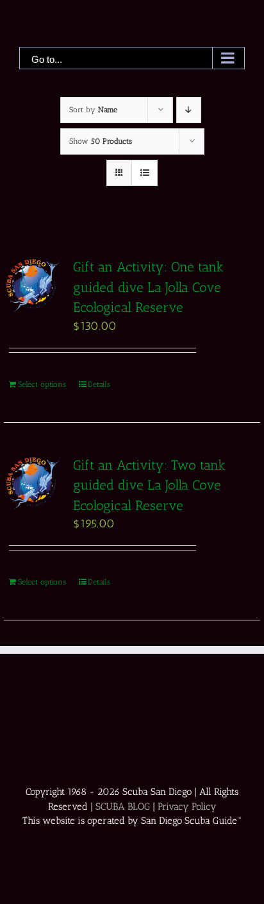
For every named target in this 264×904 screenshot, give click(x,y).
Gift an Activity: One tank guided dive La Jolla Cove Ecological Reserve (148, 287)
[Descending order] (188, 110)
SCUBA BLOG (122, 806)
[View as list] (144, 172)
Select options (42, 384)
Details (99, 384)
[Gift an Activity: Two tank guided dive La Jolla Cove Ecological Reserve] (33, 483)
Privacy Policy (187, 806)
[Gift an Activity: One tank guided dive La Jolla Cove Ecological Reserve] (33, 285)
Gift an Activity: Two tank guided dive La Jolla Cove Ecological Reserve (149, 485)
